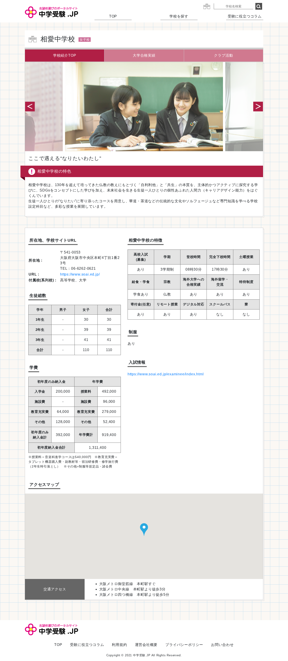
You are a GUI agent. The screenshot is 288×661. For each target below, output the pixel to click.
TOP (113, 16)
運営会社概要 (146, 645)
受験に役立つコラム (245, 16)
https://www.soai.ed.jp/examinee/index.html (166, 374)
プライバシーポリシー (184, 645)
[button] (258, 106)
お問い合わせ (222, 645)
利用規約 (119, 645)
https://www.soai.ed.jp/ (80, 274)
